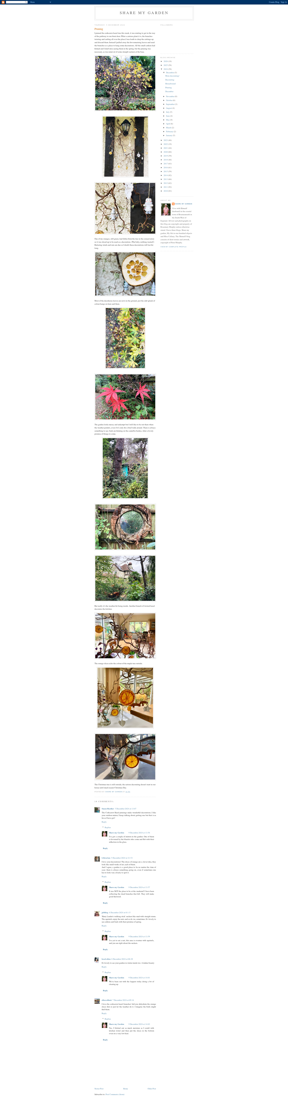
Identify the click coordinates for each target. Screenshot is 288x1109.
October (169, 100)
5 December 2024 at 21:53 (122, 857)
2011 (166, 187)
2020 (166, 151)
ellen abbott (107, 1000)
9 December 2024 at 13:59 (139, 936)
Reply (104, 821)
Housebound (170, 83)
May (168, 119)
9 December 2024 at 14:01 (139, 977)
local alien (106, 958)
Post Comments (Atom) (115, 1094)
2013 (166, 179)
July (168, 112)
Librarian (106, 857)
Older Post (152, 1088)
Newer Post (99, 1088)
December (170, 72)
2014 (166, 175)
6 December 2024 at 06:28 (122, 959)
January (169, 135)
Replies (108, 827)
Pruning (168, 87)
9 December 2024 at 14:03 (139, 1024)
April (168, 123)
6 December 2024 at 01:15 (119, 912)
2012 (166, 183)
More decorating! (172, 75)
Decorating (169, 79)
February (170, 131)
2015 (166, 171)
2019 (166, 155)
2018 (166, 159)
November (170, 96)
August (169, 108)
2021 (166, 148)
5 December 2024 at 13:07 (125, 808)
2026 (166, 61)
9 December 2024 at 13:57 (139, 887)
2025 (166, 65)
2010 (166, 191)
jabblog (105, 912)
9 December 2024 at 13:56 (139, 832)
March (169, 127)
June (168, 115)
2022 (166, 144)
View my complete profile (173, 247)
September (170, 104)
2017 (166, 163)
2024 (166, 69)
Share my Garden (144, 12)
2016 (166, 167)
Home (125, 1088)
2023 (166, 140)
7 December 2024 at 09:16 (123, 1000)
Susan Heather (108, 808)
